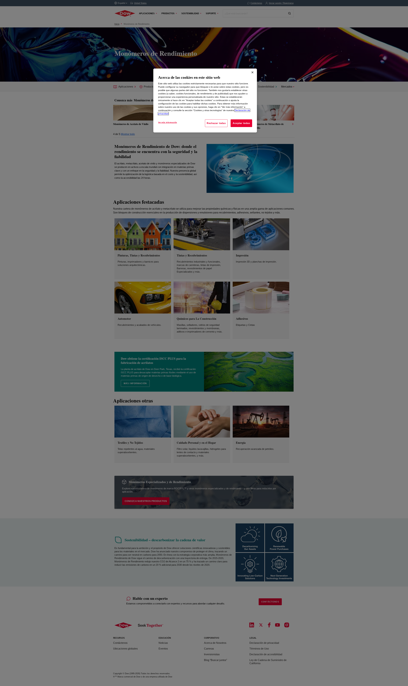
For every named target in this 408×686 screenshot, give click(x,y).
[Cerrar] (252, 72)
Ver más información (167, 122)
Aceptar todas (241, 123)
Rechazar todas (216, 123)
